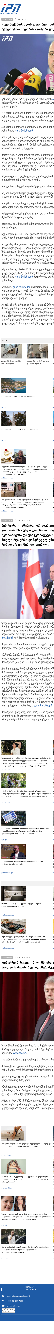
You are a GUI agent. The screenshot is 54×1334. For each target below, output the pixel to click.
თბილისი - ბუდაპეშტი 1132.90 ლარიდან (19, 429)
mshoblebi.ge (6, 1188)
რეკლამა (31, 1289)
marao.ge (5, 1225)
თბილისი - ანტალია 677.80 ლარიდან (18, 396)
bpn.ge (4, 840)
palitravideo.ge (7, 478)
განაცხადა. (20, 1053)
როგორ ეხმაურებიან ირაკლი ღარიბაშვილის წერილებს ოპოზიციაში (22, 862)
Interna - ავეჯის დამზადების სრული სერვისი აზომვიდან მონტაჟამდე (21, 905)
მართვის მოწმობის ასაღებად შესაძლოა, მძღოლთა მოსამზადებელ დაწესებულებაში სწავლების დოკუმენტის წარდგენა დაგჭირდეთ (25, 831)
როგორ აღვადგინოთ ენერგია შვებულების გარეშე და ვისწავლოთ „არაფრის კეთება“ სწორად (26, 1145)
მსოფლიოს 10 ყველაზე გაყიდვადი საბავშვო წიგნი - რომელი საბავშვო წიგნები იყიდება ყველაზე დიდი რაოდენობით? (25, 1179)
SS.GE (4, 340)
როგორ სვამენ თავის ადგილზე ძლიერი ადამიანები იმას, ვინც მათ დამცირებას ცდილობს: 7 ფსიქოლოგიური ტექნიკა (25, 1249)
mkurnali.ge (6, 1155)
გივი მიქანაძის (21, 287)
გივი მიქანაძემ (24, 130)
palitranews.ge (7, 873)
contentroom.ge (7, 915)
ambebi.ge (5, 769)
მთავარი (29, 1287)
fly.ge (3, 408)
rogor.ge (4, 1258)
